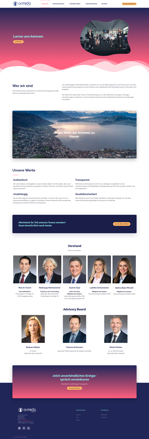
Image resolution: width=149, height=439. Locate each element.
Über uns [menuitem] (45, 4)
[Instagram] (28, 428)
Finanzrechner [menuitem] (74, 4)
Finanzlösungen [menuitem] (58, 4)
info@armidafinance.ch (27, 421)
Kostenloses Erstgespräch (129, 3)
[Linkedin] (19, 428)
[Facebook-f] (23, 428)
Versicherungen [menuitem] (91, 4)
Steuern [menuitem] (104, 4)
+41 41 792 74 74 (24, 419)
